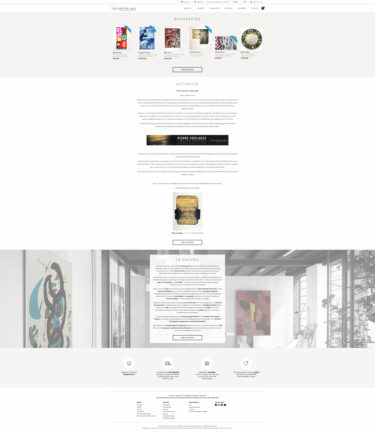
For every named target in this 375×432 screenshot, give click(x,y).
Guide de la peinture (169, 418)
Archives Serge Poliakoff (144, 414)
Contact (255, 8)
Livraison (165, 409)
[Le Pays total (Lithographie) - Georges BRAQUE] (251, 42)
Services (228, 8)
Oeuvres (139, 409)
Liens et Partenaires (194, 407)
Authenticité (166, 405)
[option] (123, 46)
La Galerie (242, 8)
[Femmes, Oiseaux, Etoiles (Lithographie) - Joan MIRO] (121, 38)
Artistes (139, 407)
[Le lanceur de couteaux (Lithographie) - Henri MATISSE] (175, 43)
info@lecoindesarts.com (210, 426)
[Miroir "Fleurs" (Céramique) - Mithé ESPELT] (200, 39)
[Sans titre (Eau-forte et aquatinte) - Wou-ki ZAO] (224, 38)
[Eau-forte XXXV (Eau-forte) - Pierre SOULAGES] (149, 38)
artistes (187, 8)
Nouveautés (215, 8)
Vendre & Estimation (169, 411)
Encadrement (167, 407)
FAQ (190, 405)
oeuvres (200, 8)
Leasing (165, 414)
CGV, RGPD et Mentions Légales (198, 411)
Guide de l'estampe (169, 416)
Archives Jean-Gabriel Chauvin (146, 416)
